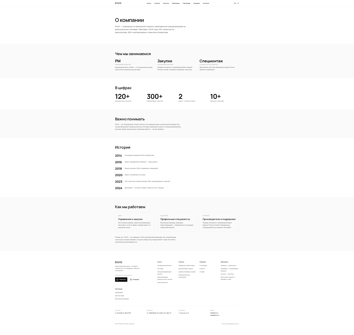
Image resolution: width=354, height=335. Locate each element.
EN (238, 3)
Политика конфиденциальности (230, 324)
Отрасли (157, 3)
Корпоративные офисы (185, 268)
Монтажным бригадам (122, 299)
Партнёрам (186, 3)
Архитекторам (119, 296)
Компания (197, 3)
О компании (203, 265)
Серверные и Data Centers (186, 265)
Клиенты (202, 268)
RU (235, 3)
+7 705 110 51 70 (183, 313)
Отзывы (202, 272)
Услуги (149, 3)
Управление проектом (164, 265)
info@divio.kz (214, 313)
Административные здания (187, 272)
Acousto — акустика (227, 274)
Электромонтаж (162, 282)
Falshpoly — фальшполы (228, 265)
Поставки (160, 268)
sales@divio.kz (214, 315)
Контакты (206, 3)
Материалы (176, 3)
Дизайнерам (119, 292)
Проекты (166, 3)
